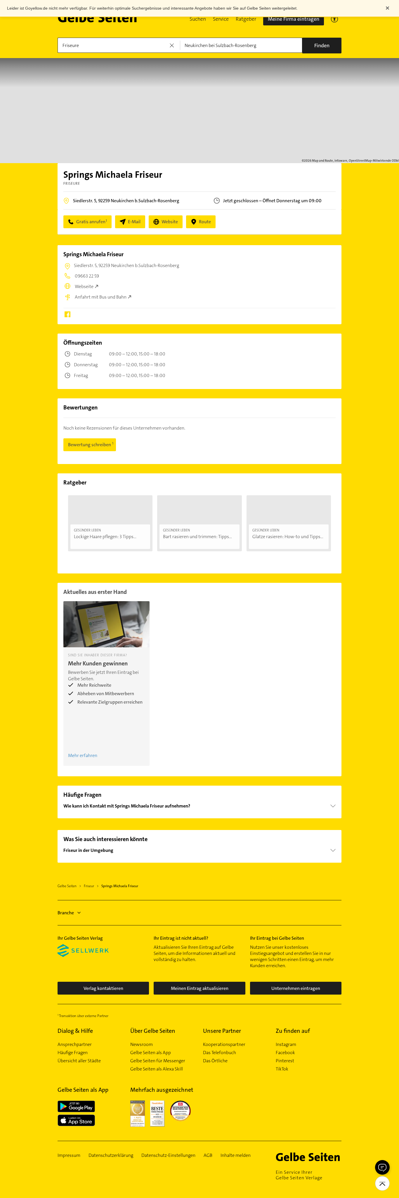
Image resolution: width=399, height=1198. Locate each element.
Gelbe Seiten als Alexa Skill (156, 1069)
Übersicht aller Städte (79, 1061)
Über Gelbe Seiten (152, 1031)
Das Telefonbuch (219, 1053)
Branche (66, 913)
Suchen (198, 18)
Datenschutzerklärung (111, 1155)
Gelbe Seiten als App (150, 1053)
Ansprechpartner (75, 1044)
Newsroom (141, 1044)
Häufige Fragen (73, 1053)
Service (221, 18)
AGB (208, 1155)
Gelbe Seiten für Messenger (157, 1061)
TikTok (282, 1069)
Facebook (285, 1053)
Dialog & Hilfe (75, 1031)
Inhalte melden (236, 1155)
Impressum (69, 1155)
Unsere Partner (222, 1031)
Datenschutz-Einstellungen (168, 1155)
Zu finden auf (293, 1031)
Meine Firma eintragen (293, 18)
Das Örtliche (215, 1061)
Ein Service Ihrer (299, 1174)
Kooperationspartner (224, 1044)
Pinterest (285, 1061)
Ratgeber (246, 18)
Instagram (286, 1044)
